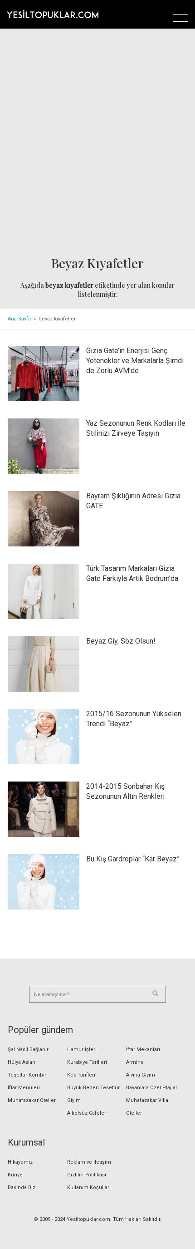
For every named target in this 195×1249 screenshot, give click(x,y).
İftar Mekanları (143, 1049)
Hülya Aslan (21, 1062)
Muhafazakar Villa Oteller (147, 1106)
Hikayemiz (20, 1162)
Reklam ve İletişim (89, 1162)
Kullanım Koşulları (89, 1187)
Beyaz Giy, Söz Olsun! (121, 641)
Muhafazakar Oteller (32, 1100)
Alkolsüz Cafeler (86, 1113)
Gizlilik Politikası (86, 1175)
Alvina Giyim (140, 1075)
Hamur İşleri (82, 1049)
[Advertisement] (97, 143)
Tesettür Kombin (28, 1075)
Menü (180, 14)
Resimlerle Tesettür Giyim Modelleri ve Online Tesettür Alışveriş (52, 14)
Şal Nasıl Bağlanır (28, 1049)
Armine (135, 1062)
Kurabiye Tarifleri (87, 1062)
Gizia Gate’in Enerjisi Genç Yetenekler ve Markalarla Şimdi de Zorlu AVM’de (135, 360)
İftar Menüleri (24, 1088)
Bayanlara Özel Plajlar (151, 1088)
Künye (15, 1175)
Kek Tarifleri (81, 1075)
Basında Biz (21, 1187)
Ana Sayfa (19, 319)
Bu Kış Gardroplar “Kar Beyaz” (133, 859)
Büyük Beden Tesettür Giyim (93, 1094)
